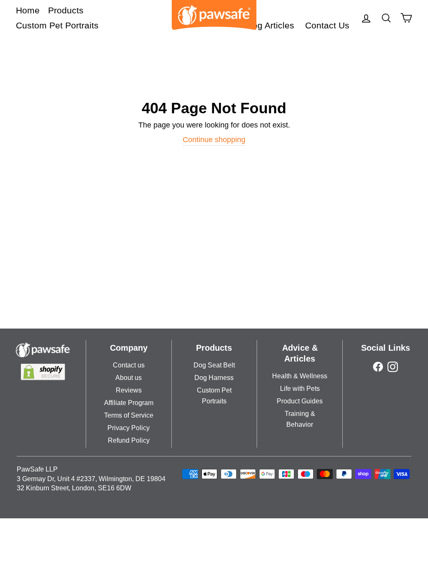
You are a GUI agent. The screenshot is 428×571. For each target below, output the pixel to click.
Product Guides (300, 401)
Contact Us (327, 25)
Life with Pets (300, 388)
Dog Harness (214, 377)
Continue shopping (214, 139)
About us (128, 377)
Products (66, 10)
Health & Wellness (299, 376)
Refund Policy (129, 440)
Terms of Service (128, 415)
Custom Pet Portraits (57, 25)
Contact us (129, 365)
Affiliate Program (128, 402)
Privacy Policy (128, 427)
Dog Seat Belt (214, 365)
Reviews (129, 390)
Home (28, 10)
